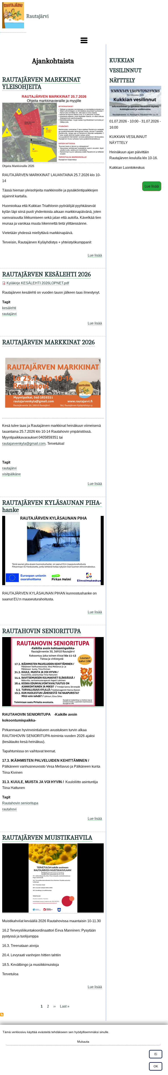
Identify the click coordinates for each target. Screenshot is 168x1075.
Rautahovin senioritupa (20, 803)
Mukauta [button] (83, 1041)
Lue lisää (95, 255)
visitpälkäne (11, 474)
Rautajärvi (37, 16)
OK (156, 1066)
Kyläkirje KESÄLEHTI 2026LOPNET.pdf (38, 283)
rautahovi (9, 809)
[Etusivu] (13, 16)
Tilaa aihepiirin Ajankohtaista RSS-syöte (2, 1014)
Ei (155, 1054)
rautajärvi (9, 314)
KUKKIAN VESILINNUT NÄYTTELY (125, 70)
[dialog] (84, 1050)
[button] (84, 40)
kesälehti (9, 308)
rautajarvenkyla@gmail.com (24, 443)
